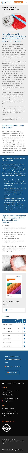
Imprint (4, 443)
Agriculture (7, 416)
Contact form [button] (13, 372)
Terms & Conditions (7, 441)
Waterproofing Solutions (11, 413)
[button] (24, 324)
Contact (4, 439)
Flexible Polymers (9, 409)
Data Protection (19, 441)
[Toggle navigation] (25, 2)
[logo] (5, 2)
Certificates (11, 439)
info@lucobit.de (8, 401)
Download (10, 310)
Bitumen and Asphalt (10, 411)
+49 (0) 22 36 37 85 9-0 (14, 366)
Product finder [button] (18, 2)
